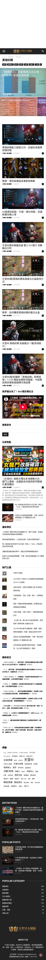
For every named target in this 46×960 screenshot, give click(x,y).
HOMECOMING (23, 752)
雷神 (33, 779)
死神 (21, 64)
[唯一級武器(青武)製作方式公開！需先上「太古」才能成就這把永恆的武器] (7, 507)
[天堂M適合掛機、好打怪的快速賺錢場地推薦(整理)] (7, 850)
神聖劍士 (30, 771)
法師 (26, 64)
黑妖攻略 (37, 782)
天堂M (28, 759)
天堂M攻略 (18, 764)
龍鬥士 (26, 786)
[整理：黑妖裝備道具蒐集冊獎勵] (23, 168)
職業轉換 (26, 775)
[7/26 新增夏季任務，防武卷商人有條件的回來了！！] (7, 860)
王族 (37, 64)
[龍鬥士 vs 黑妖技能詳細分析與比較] (18, 111)
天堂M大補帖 (18, 573)
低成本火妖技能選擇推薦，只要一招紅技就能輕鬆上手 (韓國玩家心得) (23, 557)
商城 (15, 760)
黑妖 (32, 782)
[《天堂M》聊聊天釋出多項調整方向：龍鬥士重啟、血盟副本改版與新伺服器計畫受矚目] (23, 461)
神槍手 (23, 771)
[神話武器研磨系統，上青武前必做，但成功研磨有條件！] (7, 822)
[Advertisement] (23, 24)
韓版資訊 (18, 782)
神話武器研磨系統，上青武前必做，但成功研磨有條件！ (21, 539)
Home (4, 57)
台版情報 (8, 760)
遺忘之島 (23, 779)
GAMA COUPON (12, 753)
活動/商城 (8, 771)
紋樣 (5, 775)
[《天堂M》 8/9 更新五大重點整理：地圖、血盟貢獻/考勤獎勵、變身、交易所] (7, 871)
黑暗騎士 (14, 786)
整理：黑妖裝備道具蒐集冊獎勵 (18, 181)
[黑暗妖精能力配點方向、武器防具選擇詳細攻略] (23, 134)
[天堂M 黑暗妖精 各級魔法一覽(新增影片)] (23, 330)
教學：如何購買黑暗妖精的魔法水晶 (21, 312)
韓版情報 (8, 782)
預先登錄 (26, 782)
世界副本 (15, 756)
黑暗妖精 (6, 786)
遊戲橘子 (17, 779)
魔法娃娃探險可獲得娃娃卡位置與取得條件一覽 (25, 720)
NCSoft (32, 752)
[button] (3, 51)
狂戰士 (31, 64)
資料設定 (33, 775)
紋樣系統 (10, 775)
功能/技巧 (29, 756)
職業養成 (11, 57)
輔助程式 (6, 779)
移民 (36, 771)
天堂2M (20, 760)
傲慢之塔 (22, 756)
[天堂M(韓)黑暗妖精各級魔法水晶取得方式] (23, 266)
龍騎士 (21, 786)
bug (5, 752)
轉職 (11, 779)
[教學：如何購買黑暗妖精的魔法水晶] (23, 299)
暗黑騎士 (10, 64)
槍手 (16, 64)
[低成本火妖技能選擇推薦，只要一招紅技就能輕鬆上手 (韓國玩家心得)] (7, 518)
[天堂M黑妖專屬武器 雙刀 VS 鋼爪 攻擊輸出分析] (23, 232)
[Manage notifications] (41, 955)
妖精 (4, 64)
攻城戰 (35, 764)
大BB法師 (7, 706)
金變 (29, 779)
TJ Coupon (7, 756)
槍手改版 (20, 768)
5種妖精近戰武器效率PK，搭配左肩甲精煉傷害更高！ (20, 551)
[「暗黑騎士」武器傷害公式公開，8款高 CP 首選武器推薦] (23, 82)
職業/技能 (18, 775)
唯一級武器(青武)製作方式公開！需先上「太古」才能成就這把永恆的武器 (22, 545)
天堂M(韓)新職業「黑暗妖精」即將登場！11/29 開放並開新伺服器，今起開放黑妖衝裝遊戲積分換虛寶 (22, 380)
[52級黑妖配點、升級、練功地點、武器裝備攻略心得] (23, 198)
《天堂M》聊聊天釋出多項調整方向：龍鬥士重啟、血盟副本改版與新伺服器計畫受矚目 (22, 481)
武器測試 (28, 768)
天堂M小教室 (8, 764)
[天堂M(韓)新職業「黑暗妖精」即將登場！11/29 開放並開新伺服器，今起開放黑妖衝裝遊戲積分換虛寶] (23, 364)
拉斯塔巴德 (28, 764)
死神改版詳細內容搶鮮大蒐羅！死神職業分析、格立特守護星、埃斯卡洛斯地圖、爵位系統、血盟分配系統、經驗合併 (22, 730)
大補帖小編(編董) (7, 94)
